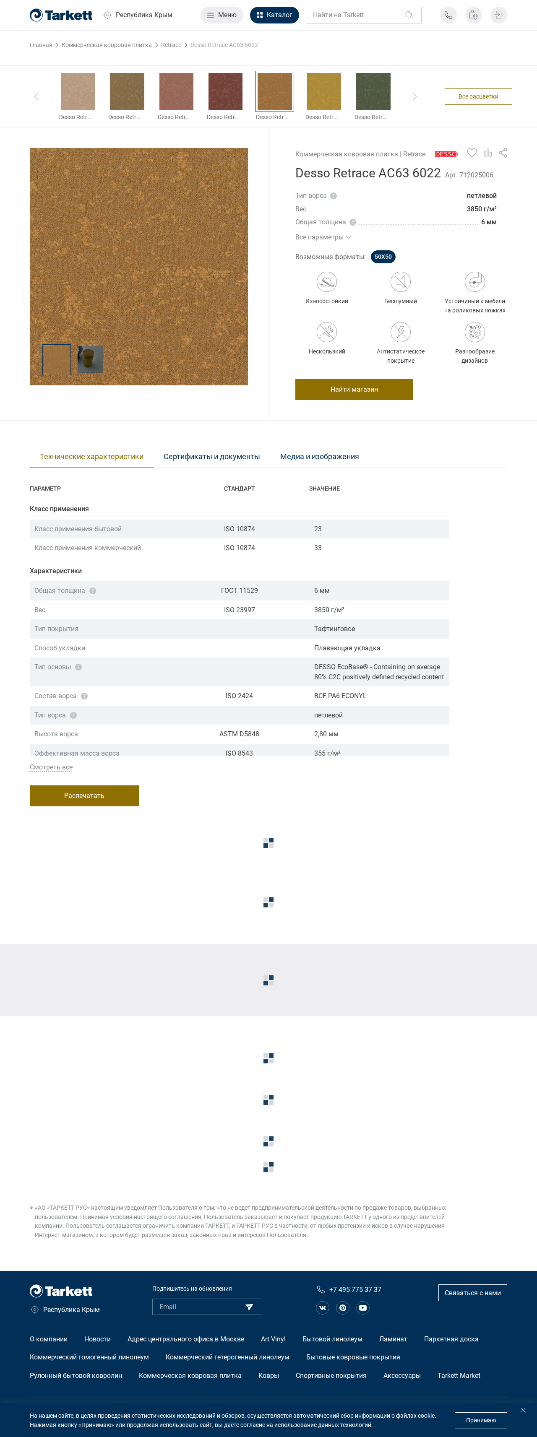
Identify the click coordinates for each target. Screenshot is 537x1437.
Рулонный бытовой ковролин (76, 1376)
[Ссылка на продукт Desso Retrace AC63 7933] (373, 91)
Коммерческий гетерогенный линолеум (227, 1357)
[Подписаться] (249, 1307)
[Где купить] (473, 15)
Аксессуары (402, 1376)
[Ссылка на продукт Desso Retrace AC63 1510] (77, 91)
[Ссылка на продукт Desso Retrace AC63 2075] (176, 91)
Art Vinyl (273, 1339)
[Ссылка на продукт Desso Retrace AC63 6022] (274, 91)
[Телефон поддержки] (448, 15)
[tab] (92, 457)
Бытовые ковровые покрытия (353, 1357)
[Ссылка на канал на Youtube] (363, 1308)
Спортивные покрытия (331, 1376)
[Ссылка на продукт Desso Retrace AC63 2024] (127, 91)
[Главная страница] (61, 15)
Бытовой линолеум (332, 1339)
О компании (49, 1339)
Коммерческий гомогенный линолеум (89, 1357)
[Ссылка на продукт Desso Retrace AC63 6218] (324, 91)
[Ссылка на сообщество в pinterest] (342, 1308)
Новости (97, 1339)
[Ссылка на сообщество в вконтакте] (322, 1308)
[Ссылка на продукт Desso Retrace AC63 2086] (225, 91)
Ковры (268, 1376)
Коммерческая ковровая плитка (190, 1376)
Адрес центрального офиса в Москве (186, 1339)
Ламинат (393, 1339)
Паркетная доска (451, 1339)
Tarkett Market (459, 1376)
